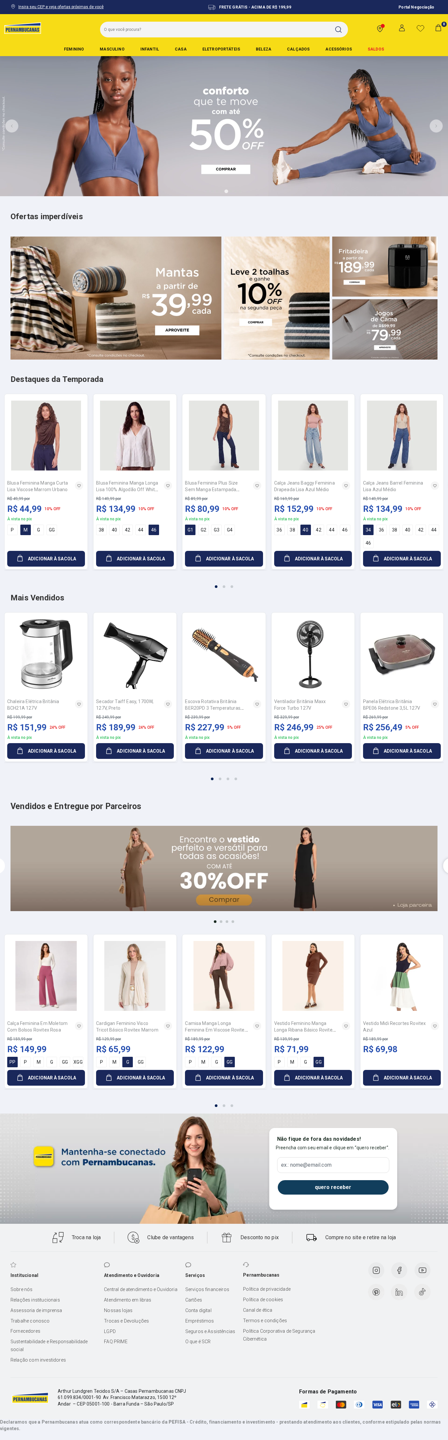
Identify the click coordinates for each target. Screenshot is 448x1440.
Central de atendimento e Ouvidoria (140, 1289)
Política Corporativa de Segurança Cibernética (279, 1335)
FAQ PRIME (115, 1341)
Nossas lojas (118, 1310)
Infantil (149, 49)
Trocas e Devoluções (126, 1321)
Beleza (263, 49)
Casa (181, 49)
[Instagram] (376, 1270)
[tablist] (224, 583)
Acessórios (338, 49)
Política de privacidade (267, 1289)
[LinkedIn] (399, 1292)
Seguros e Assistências (210, 1331)
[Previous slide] (11, 126)
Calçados (298, 49)
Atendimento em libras (127, 1300)
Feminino (74, 49)
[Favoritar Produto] (79, 485)
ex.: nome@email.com (306, 1165)
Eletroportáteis (221, 49)
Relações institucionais (35, 1300)
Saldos (376, 49)
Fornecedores (25, 1331)
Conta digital (198, 1310)
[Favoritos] (420, 28)
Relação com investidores (38, 1360)
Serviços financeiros (207, 1289)
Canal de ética (257, 1310)
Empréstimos (199, 1321)
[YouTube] (422, 1270)
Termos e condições (265, 1320)
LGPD (110, 1331)
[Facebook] (399, 1270)
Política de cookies (263, 1299)
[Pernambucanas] (22, 27)
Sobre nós (21, 1289)
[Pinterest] (376, 1292)
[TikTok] (422, 1292)
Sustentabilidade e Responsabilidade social (49, 1345)
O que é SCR (198, 1341)
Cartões (193, 1300)
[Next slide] (436, 126)
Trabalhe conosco (30, 1321)
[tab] (208, 191)
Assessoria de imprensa (36, 1310)
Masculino (112, 49)
